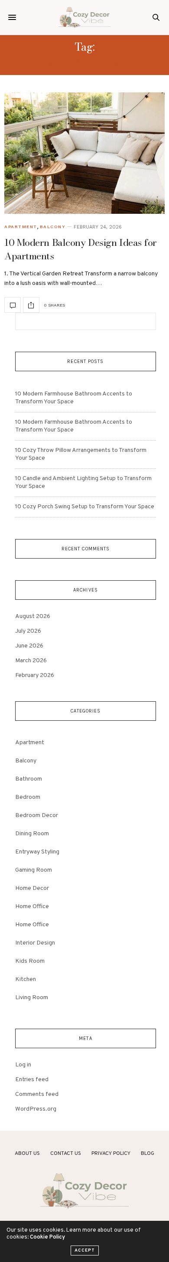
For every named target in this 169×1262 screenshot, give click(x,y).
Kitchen (25, 979)
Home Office (32, 906)
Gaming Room (33, 870)
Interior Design (35, 943)
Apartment (20, 227)
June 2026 (29, 646)
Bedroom (27, 797)
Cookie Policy (47, 1237)
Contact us (65, 1153)
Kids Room (30, 961)
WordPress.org (35, 1109)
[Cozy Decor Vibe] (84, 17)
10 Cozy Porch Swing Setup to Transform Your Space (84, 506)
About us (27, 1153)
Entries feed (32, 1079)
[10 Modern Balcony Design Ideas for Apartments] (84, 153)
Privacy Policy (110, 1153)
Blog (147, 1153)
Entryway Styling (37, 852)
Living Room (31, 997)
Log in (23, 1065)
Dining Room (32, 833)
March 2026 (31, 660)
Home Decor (32, 888)
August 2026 (32, 616)
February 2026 (34, 675)
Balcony (52, 227)
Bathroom (28, 779)
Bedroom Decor (36, 815)
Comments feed (36, 1094)
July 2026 (28, 631)
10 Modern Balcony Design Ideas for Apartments (80, 249)
